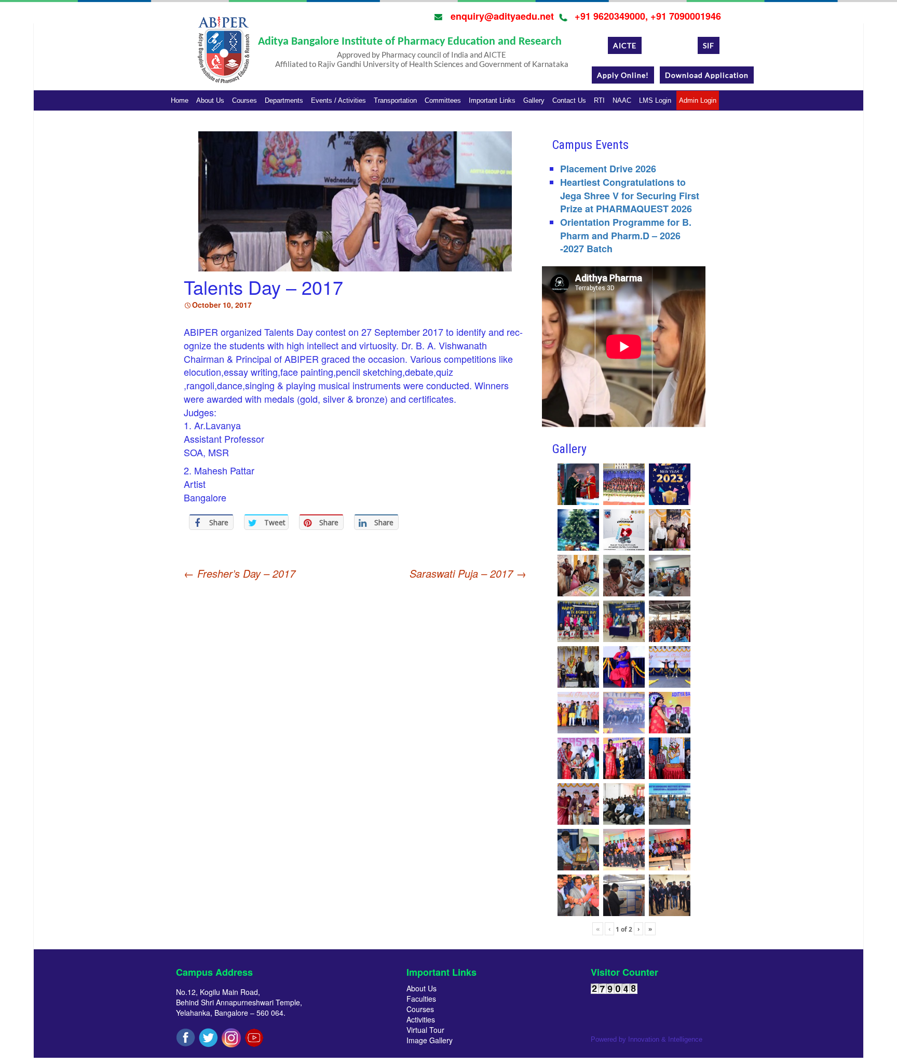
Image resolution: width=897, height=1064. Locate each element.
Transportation (395, 100)
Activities (420, 1019)
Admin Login (697, 100)
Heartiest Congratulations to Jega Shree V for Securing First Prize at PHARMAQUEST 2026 (629, 195)
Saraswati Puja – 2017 (468, 573)
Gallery (534, 100)
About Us (210, 100)
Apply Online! (623, 75)
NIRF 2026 (669, 45)
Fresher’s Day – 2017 (239, 573)
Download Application (707, 75)
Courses (244, 100)
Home (179, 100)
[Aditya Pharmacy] (223, 53)
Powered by (646, 1039)
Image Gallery (429, 1040)
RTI (599, 100)
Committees (443, 100)
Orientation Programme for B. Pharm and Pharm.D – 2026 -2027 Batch (625, 235)
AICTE (624, 45)
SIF (708, 45)
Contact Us (569, 100)
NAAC (622, 100)
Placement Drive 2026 (608, 168)
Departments (284, 100)
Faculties (421, 998)
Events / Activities (338, 100)
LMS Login (655, 100)
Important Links (492, 100)
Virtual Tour (425, 1030)
